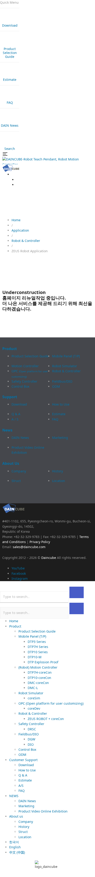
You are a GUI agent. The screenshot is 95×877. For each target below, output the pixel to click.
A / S (15, 419)
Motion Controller (25, 366)
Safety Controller (24, 381)
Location (58, 481)
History (57, 471)
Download (19, 404)
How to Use (60, 404)
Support (9, 396)
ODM (56, 386)
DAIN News (20, 437)
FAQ (55, 419)
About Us (10, 463)
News (7, 430)
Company (19, 471)
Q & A (16, 414)
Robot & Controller (66, 371)
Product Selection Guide (30, 356)
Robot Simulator (64, 366)
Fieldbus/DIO (62, 381)
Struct (16, 481)
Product (9, 348)
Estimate (58, 414)
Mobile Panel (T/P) (66, 356)
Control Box (20, 386)
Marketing (60, 437)
